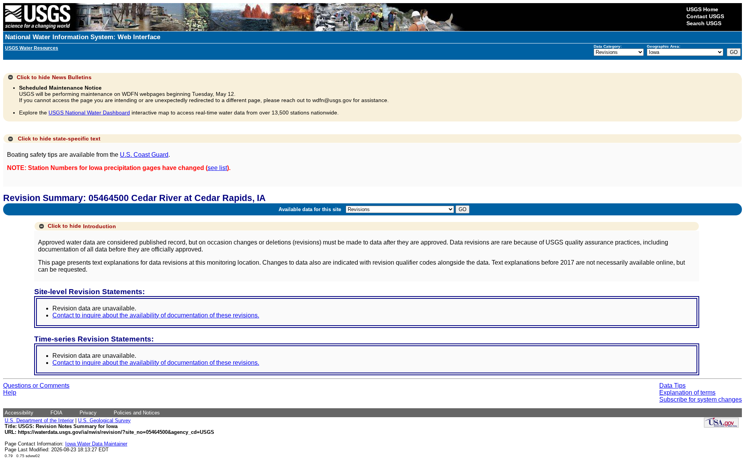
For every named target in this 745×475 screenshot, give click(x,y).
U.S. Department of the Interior (39, 420)
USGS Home (702, 9)
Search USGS (703, 23)
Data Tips (672, 385)
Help (9, 392)
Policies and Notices (137, 413)
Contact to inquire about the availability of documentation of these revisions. (155, 315)
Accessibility (19, 413)
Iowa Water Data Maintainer (96, 444)
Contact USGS (705, 16)
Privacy (88, 413)
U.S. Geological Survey (104, 420)
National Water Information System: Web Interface (82, 37)
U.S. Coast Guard (144, 154)
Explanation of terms (687, 392)
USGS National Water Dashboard (89, 112)
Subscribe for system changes (700, 399)
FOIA (56, 413)
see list (217, 168)
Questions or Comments (36, 385)
